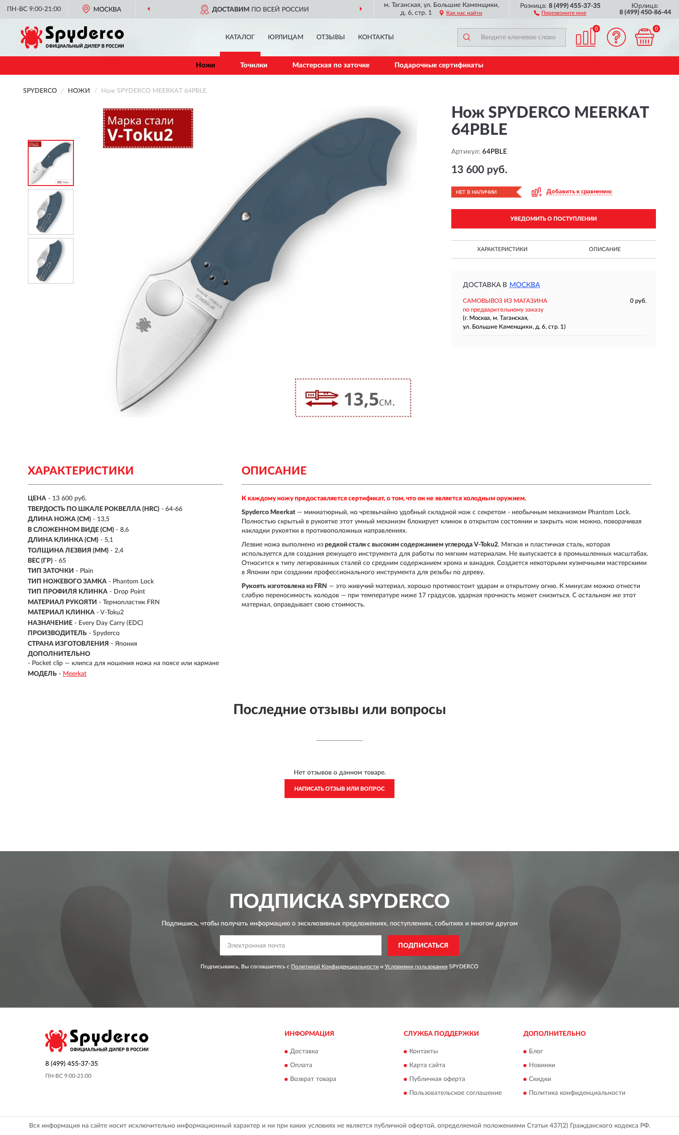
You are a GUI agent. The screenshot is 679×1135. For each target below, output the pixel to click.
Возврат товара (313, 1079)
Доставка (304, 1052)
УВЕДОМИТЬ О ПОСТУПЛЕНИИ (553, 219)
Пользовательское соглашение (455, 1093)
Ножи (205, 65)
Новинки (542, 1066)
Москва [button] (524, 285)
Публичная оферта (437, 1079)
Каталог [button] (240, 37)
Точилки (253, 65)
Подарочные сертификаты (438, 65)
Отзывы (330, 37)
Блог (536, 1052)
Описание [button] (605, 249)
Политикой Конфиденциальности (335, 966)
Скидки (540, 1079)
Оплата (301, 1066)
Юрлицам (285, 37)
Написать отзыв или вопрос (339, 789)
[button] (560, 12)
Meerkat (74, 674)
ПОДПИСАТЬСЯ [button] (423, 946)
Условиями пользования (416, 966)
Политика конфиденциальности (577, 1093)
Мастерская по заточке (331, 65)
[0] (644, 37)
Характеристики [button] (502, 249)
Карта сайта (427, 1066)
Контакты (376, 37)
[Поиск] (466, 37)
